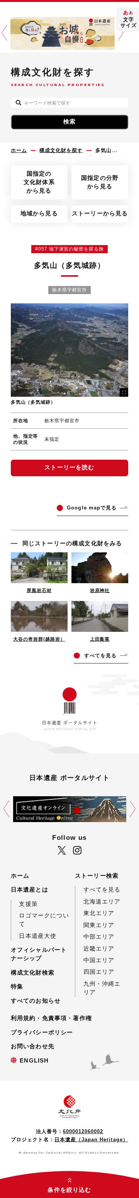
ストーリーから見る (100, 213)
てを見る (100, 655)
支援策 (28, 904)
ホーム (20, 876)
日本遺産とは (29, 890)
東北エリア (99, 913)
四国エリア (99, 972)
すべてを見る (102, 890)
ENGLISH (34, 1061)
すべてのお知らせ (36, 1001)
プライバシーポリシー (42, 1032)
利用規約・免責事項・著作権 (51, 1018)
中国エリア (99, 960)
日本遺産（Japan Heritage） (91, 1139)
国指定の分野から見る (100, 182)
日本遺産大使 (37, 936)
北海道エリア (102, 901)
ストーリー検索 (97, 876)
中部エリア (99, 937)
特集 (17, 986)
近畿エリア (99, 949)
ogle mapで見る (92, 508)
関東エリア (99, 925)
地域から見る (39, 213)
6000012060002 (83, 1131)
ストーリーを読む (69, 467)
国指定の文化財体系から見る (39, 182)
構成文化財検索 (32, 973)
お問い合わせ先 (32, 1046)
